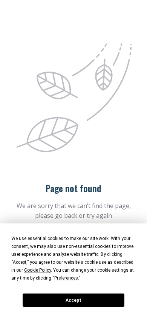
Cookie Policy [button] (37, 270)
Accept (73, 300)
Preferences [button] (66, 278)
